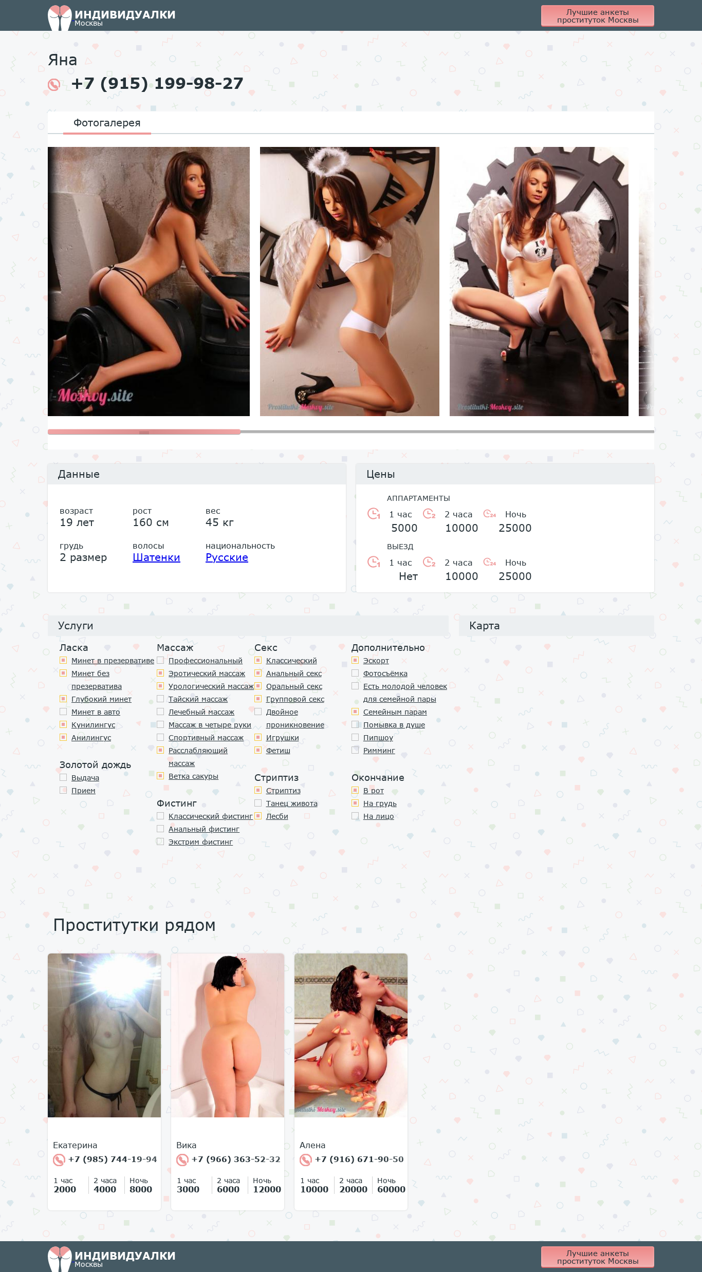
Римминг (379, 750)
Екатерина (75, 1145)
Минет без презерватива (96, 679)
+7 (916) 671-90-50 (358, 1159)
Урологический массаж (211, 686)
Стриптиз (283, 790)
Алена (313, 1145)
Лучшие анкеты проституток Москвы (598, 15)
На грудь (380, 803)
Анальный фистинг (204, 829)
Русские (227, 557)
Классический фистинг (211, 816)
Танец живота (292, 803)
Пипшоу (378, 737)
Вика (186, 1145)
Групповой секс (295, 699)
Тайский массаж (198, 699)
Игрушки (282, 737)
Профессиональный (206, 660)
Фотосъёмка (385, 673)
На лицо (378, 816)
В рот (373, 790)
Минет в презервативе (112, 660)
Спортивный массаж (206, 737)
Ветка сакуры (193, 776)
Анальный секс (294, 673)
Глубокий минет (101, 699)
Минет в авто (95, 711)
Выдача (85, 777)
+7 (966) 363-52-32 (235, 1159)
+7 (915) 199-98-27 (157, 83)
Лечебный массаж (201, 711)
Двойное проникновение (295, 718)
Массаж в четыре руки (210, 724)
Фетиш (278, 750)
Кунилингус (93, 724)
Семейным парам (395, 711)
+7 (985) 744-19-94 (111, 1159)
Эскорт (376, 660)
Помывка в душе (394, 724)
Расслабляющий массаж (198, 757)
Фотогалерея (107, 122)
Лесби (277, 816)
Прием (83, 790)
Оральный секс (294, 686)
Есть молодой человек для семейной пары (405, 692)
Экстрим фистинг (201, 841)
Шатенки (156, 557)
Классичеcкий (291, 660)
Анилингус (91, 737)
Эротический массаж (207, 673)
